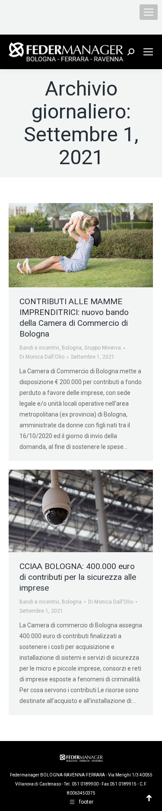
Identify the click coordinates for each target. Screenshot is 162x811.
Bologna (72, 348)
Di (41, 357)
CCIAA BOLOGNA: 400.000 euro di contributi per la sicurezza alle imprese (77, 577)
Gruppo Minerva (102, 348)
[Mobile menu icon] (149, 12)
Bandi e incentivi (39, 348)
